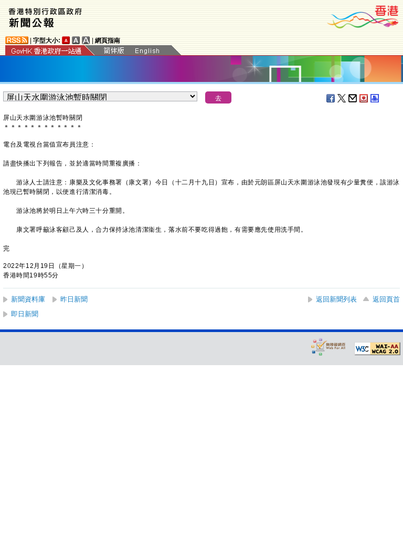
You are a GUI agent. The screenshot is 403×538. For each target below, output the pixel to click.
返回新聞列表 (336, 299)
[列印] (375, 98)
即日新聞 (24, 314)
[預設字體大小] (66, 40)
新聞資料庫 (28, 299)
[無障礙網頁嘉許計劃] (328, 346)
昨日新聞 (74, 299)
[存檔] (364, 98)
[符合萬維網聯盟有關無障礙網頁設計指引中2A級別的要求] (377, 349)
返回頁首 (386, 299)
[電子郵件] (353, 98)
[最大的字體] (86, 40)
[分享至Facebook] (331, 98)
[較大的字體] (76, 40)
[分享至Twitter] (342, 98)
